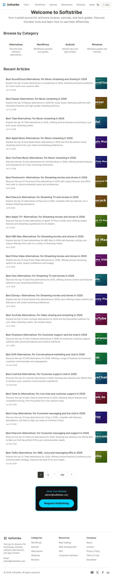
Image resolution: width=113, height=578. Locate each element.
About (89, 542)
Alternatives (66, 4)
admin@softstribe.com (14, 561)
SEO (61, 551)
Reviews (35, 559)
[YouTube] (92, 572)
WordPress (40, 4)
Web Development (68, 547)
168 (62, 474)
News (92, 4)
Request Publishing (56, 503)
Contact (90, 547)
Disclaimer (91, 559)
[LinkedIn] (108, 572)
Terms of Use (93, 555)
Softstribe (14, 538)
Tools (26, 4)
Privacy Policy (93, 551)
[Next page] (71, 475)
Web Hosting (65, 542)
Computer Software (68, 555)
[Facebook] (102, 572)
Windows (81, 4)
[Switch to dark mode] (98, 5)
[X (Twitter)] (97, 572)
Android (53, 4)
